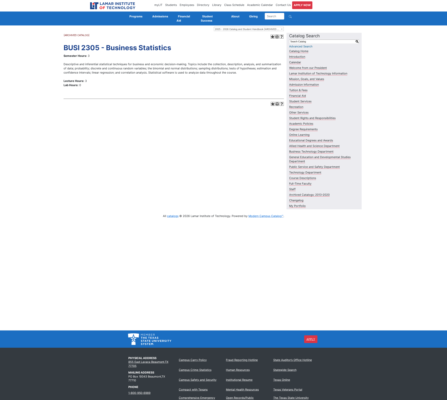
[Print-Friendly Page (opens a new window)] (277, 37)
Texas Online (281, 380)
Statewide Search (284, 370)
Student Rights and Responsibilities (312, 118)
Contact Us (283, 5)
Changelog (296, 200)
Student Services (300, 101)
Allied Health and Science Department (314, 146)
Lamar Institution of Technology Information (318, 73)
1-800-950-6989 (139, 393)
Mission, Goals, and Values (306, 79)
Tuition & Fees (298, 90)
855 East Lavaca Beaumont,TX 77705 (148, 363)
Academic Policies (301, 123)
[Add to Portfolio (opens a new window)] (272, 37)
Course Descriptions (302, 178)
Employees (187, 5)
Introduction (297, 56)
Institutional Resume (239, 380)
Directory (203, 5)
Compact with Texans (193, 389)
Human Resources (238, 370)
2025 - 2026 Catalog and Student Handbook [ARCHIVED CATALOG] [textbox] (249, 29)
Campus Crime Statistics (195, 370)
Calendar (295, 62)
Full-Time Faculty (300, 183)
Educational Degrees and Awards (311, 140)
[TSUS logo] (149, 339)
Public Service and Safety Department (314, 167)
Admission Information (304, 84)
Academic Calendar (260, 5)
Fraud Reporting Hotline (242, 360)
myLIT (158, 5)
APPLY (310, 339)
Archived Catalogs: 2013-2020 (309, 194)
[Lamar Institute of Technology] (121, 5)
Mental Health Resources (242, 389)
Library (216, 5)
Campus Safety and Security (198, 380)
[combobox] (249, 29)
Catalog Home (298, 51)
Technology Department (305, 172)
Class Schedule (234, 5)
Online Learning (299, 134)
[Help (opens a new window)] (282, 37)
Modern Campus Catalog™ (265, 216)
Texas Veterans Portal (287, 389)
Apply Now (302, 5)
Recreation (296, 107)
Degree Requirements (303, 129)
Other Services (299, 112)
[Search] (290, 16)
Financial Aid (297, 95)
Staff (292, 189)
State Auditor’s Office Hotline (292, 360)
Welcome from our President (308, 68)
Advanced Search (300, 46)
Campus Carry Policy (193, 360)
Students (171, 5)
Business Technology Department (311, 151)
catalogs (172, 216)
